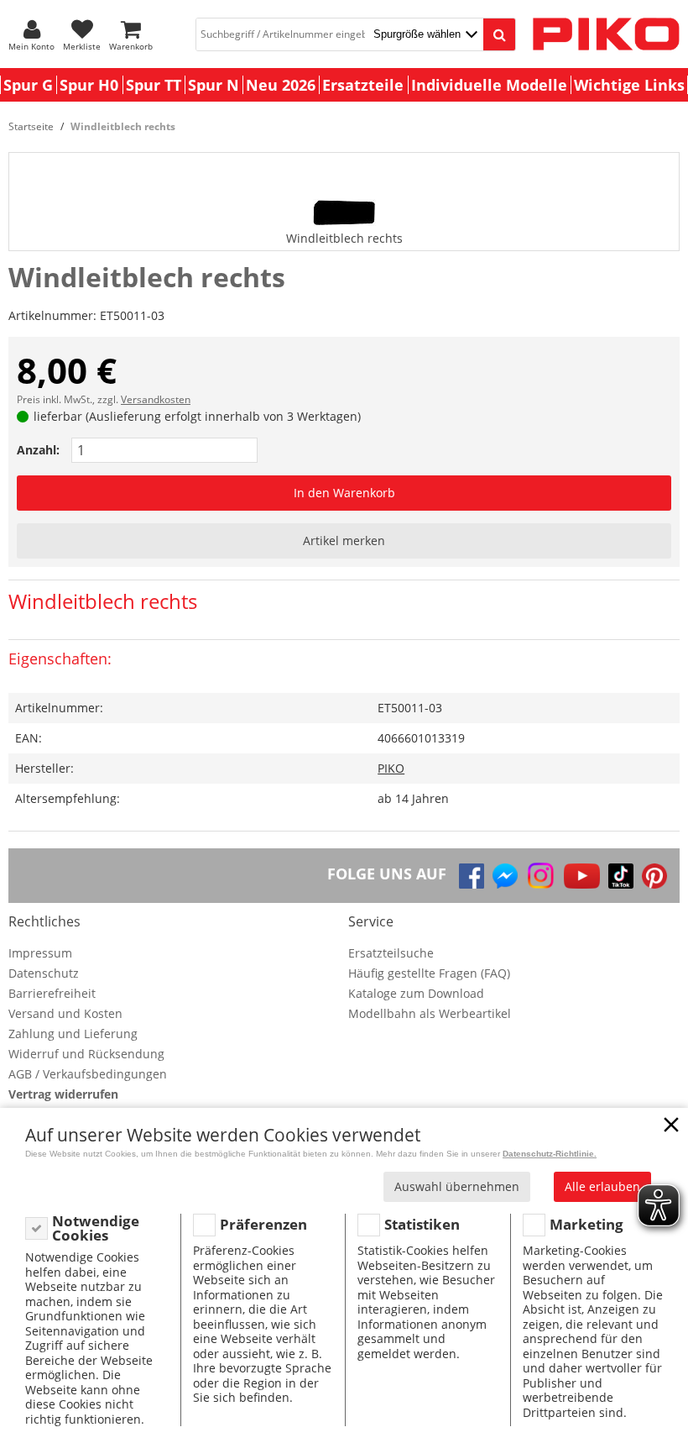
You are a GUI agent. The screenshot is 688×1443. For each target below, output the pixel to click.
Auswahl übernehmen (456, 1186)
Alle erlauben (602, 1186)
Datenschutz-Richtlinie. (550, 1153)
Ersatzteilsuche (391, 953)
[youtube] (582, 876)
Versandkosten (155, 399)
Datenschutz (43, 973)
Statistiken (422, 1224)
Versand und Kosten (65, 1013)
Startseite (31, 126)
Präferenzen (263, 1224)
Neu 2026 (280, 85)
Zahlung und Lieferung (73, 1034)
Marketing (586, 1224)
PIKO (391, 768)
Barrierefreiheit (52, 993)
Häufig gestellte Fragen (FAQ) (429, 973)
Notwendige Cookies (95, 1228)
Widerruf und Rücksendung (86, 1054)
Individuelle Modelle (489, 85)
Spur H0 (89, 85)
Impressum (40, 953)
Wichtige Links (629, 85)
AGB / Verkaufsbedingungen (87, 1074)
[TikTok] (620, 876)
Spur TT (153, 85)
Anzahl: (38, 450)
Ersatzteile (363, 85)
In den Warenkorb (344, 493)
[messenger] (505, 876)
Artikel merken (344, 540)
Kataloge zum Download (416, 993)
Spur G (28, 85)
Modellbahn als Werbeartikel (429, 1013)
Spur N (213, 85)
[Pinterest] (654, 876)
